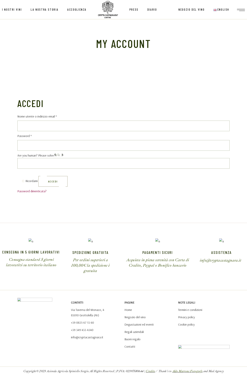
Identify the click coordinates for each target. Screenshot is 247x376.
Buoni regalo (132, 339)
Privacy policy (186, 317)
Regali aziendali (134, 332)
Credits (150, 371)
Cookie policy (186, 324)
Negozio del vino (135, 317)
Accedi (53, 181)
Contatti (129, 346)
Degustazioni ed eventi (139, 324)
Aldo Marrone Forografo (187, 371)
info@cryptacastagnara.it (87, 337)
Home (128, 310)
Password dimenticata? (32, 191)
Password (30, 135)
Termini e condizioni (190, 310)
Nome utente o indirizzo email (42, 116)
